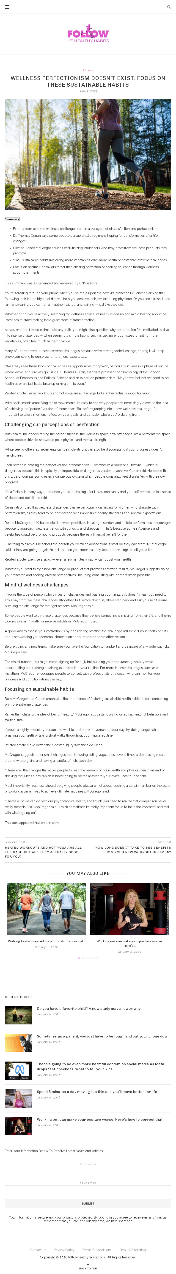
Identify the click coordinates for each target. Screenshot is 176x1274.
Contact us (38, 1250)
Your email (88, 1182)
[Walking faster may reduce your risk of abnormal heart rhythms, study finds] (46, 909)
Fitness (88, 70)
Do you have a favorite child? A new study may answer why (88, 1008)
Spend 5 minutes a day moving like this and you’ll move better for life (97, 1092)
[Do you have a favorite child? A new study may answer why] (18, 1015)
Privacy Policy (64, 1250)
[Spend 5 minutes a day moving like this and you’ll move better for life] (18, 1098)
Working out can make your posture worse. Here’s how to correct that (99, 1119)
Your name (88, 1164)
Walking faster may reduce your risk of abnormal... (46, 941)
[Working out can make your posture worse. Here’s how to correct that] (129, 909)
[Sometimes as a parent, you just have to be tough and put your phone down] (18, 1043)
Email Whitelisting (132, 1250)
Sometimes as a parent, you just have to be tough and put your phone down (103, 1036)
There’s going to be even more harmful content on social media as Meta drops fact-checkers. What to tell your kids (100, 1066)
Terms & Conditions (97, 1250)
